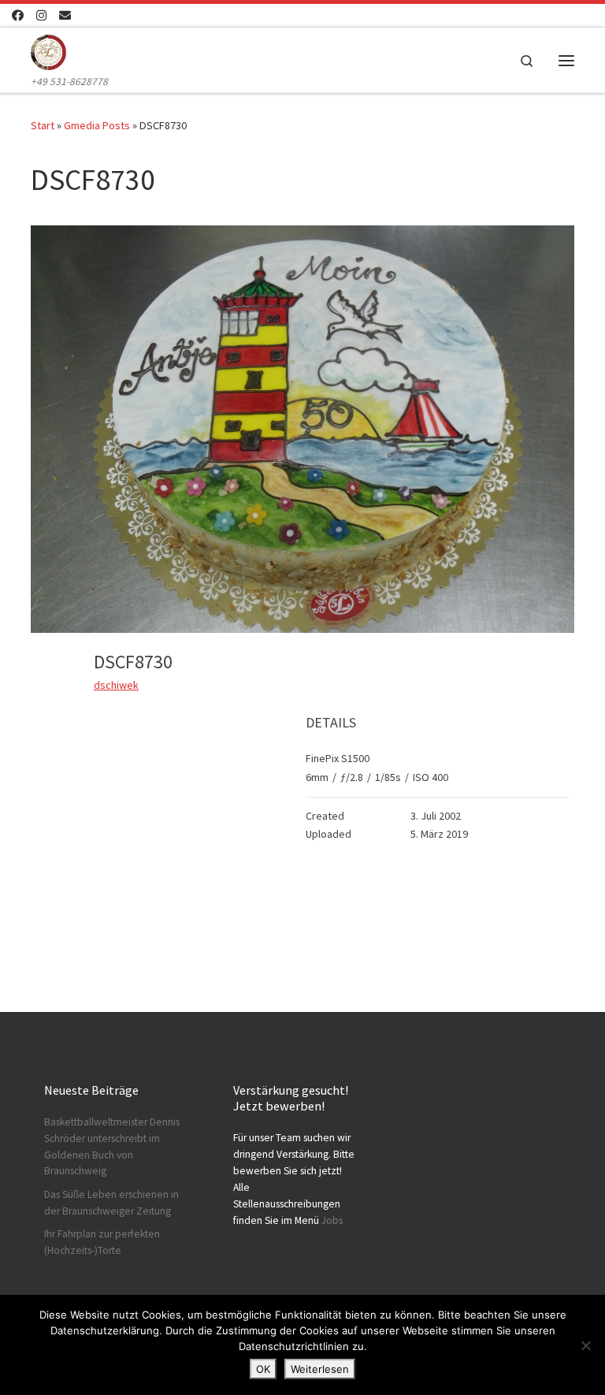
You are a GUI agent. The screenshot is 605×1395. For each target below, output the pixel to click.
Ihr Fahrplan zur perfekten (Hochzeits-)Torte (102, 1242)
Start (42, 125)
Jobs (332, 1220)
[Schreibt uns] (65, 15)
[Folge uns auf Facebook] (18, 15)
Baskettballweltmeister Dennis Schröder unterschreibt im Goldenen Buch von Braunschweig (112, 1146)
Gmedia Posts (97, 125)
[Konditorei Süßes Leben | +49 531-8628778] (48, 50)
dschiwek (116, 685)
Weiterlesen (320, 1369)
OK (263, 1369)
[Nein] (585, 1345)
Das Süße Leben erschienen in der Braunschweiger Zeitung (111, 1203)
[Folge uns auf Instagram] (41, 15)
